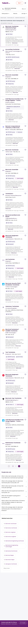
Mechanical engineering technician (14, 541)
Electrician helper (9, 559)
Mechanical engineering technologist (11, 545)
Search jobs (3, 17)
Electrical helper (9, 555)
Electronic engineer (10, 532)
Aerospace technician (11, 564)
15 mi (23, 9)
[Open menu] (25, 3)
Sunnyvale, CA (10, 17)
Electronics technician (11, 528)
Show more (14, 43)
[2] (19, 466)
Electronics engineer (10, 536)
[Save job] (25, 26)
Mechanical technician (11, 551)
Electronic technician (11, 523)
